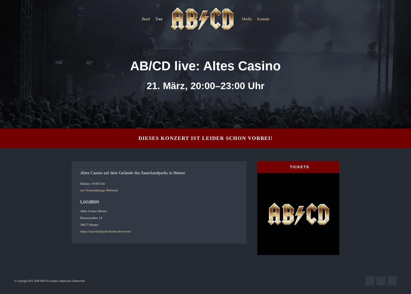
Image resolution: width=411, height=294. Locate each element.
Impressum (65, 280)
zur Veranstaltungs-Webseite (99, 190)
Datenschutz (79, 280)
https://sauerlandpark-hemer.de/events (105, 231)
